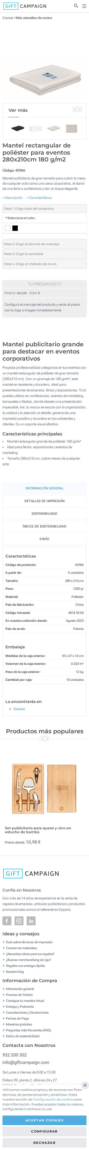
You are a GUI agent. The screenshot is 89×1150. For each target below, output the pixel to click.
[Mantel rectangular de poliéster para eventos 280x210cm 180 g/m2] (44, 61)
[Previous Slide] (74, 109)
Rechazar (44, 1143)
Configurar (44, 1131)
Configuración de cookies (53, 1099)
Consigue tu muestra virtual (25, 1001)
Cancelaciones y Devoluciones (27, 1012)
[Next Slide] (79, 109)
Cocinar (7, 18)
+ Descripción (12, 198)
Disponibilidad (44, 513)
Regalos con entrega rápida (25, 965)
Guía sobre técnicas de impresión (29, 942)
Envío (44, 539)
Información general (20, 989)
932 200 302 (14, 1054)
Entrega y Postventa (20, 1006)
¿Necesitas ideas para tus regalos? (30, 954)
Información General (44, 488)
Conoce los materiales (21, 948)
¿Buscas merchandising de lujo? (28, 959)
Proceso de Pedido (19, 995)
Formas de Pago (17, 1018)
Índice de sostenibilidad (44, 526)
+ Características (39, 198)
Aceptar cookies (44, 1120)
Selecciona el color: (20, 218)
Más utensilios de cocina (34, 18)
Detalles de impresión (44, 501)
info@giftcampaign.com (25, 1062)
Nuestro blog (15, 971)
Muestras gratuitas (19, 1024)
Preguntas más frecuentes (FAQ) (28, 1030)
